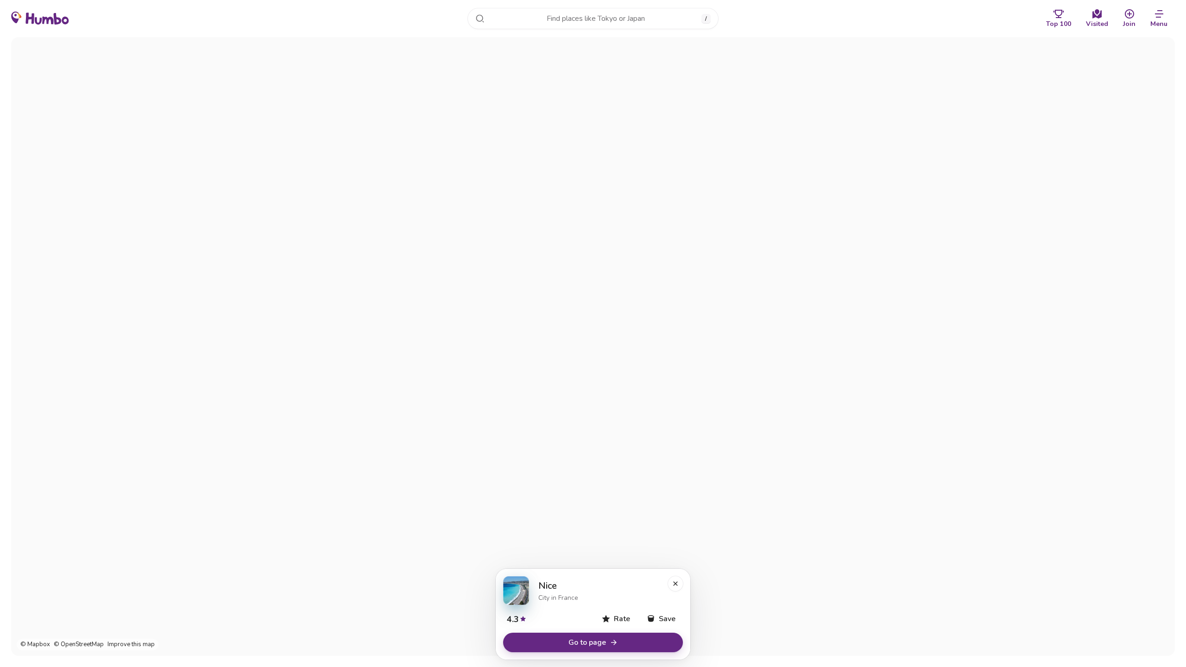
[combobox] (593, 18)
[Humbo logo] (40, 18)
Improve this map (131, 644)
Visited (1097, 23)
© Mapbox (35, 644)
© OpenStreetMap (79, 644)
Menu (1158, 23)
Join (1129, 23)
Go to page (587, 642)
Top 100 (1058, 23)
